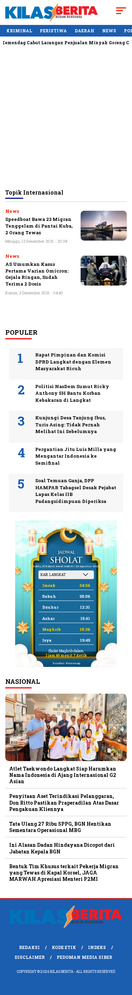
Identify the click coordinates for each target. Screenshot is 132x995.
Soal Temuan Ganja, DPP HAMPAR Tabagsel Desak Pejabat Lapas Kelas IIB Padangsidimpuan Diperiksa (75, 490)
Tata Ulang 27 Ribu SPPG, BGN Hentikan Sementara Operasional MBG (60, 826)
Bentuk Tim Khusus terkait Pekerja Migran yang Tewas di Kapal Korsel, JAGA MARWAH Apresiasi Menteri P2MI (64, 872)
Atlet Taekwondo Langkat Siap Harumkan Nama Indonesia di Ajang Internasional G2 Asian (62, 775)
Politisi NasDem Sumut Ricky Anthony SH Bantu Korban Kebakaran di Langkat (72, 393)
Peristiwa (53, 30)
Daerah (84, 30)
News (109, 30)
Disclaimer (29, 957)
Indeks (97, 947)
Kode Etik (64, 947)
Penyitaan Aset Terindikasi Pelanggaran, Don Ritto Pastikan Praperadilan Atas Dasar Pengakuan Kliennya (64, 802)
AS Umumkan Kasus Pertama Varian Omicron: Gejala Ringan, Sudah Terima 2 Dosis (37, 274)
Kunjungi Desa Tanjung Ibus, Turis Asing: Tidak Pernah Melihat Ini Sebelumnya (70, 424)
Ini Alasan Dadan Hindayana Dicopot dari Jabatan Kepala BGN (62, 848)
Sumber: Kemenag (66, 663)
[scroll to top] (122, 954)
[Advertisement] (66, 117)
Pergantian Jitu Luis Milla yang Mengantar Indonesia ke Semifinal (75, 456)
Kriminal (19, 30)
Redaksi (29, 947)
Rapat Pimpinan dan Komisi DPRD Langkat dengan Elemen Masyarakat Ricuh (73, 362)
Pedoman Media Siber (84, 957)
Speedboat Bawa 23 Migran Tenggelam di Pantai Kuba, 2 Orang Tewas (39, 225)
